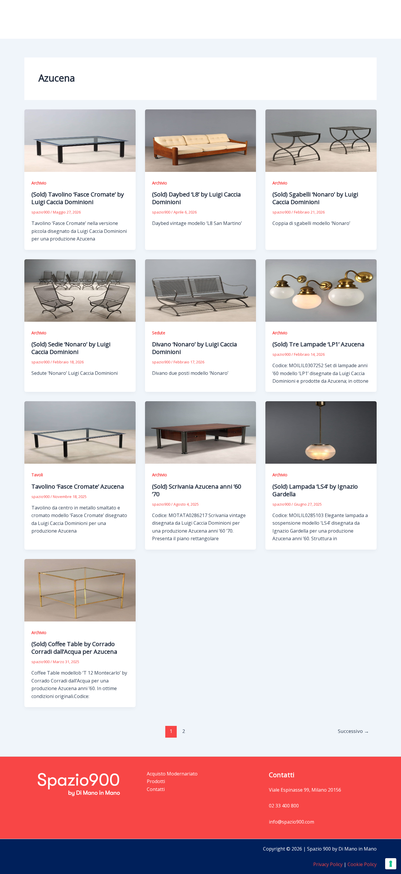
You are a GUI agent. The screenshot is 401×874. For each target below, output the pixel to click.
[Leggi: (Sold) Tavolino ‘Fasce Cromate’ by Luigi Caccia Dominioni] (80, 140)
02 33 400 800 (284, 805)
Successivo (353, 731)
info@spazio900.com (291, 822)
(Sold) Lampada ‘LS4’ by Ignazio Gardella (315, 490)
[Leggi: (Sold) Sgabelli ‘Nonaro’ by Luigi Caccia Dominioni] (321, 140)
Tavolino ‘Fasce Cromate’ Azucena (77, 486)
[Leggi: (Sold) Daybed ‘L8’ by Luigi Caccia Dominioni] (200, 140)
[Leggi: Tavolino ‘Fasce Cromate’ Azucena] (80, 432)
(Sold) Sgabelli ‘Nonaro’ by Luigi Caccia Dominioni (315, 198)
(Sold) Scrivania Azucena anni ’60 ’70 (196, 490)
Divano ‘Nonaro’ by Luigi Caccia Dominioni (194, 348)
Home (244, 19)
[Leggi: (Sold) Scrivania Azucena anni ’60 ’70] (200, 432)
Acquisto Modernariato (319, 19)
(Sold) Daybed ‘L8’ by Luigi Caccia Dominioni (196, 198)
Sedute (158, 333)
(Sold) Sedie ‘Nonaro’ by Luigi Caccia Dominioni (70, 348)
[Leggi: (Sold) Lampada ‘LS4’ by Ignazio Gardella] (321, 432)
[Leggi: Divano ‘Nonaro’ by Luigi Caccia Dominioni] (200, 290)
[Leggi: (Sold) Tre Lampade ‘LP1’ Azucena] (321, 290)
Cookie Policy (361, 864)
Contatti (363, 19)
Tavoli (37, 474)
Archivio (38, 183)
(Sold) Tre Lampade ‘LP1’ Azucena (318, 344)
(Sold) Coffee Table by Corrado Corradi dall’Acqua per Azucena (74, 648)
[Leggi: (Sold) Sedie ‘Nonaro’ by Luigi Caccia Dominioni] (80, 290)
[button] (281, 19)
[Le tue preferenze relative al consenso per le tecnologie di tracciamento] (390, 863)
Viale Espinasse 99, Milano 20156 (305, 790)
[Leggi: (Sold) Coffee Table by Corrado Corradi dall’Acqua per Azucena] (80, 589)
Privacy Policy (328, 864)
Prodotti (269, 19)
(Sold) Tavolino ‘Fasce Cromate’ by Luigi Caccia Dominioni (77, 198)
